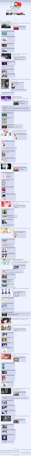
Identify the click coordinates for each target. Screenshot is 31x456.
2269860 (12, 157)
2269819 (12, 279)
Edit (11, 1)
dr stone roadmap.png (4, 215)
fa (11, 452)
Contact (18, 455)
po (24, 452)
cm (27, 0)
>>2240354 (15, 206)
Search (26, 1)
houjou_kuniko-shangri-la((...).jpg (18, 134)
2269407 (24, 231)
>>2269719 (9, 126)
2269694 (12, 172)
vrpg (18, 0)
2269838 (27, 318)
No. (22, 26)
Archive (17, 450)
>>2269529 (4, 109)
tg (1, 1)
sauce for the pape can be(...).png (6, 258)
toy (2, 1)
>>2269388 (28, 388)
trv (3, 1)
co (9, 452)
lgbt (29, 0)
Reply (29, 79)
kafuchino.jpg (15, 292)
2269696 (12, 186)
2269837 (12, 347)
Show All (24, 11)
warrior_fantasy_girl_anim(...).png (6, 415)
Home (30, 1)
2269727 (12, 112)
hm (28, 0)
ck (8, 452)
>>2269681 (4, 107)
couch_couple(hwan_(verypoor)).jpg (6, 370)
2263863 (23, 388)
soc (30, 452)
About (12, 455)
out (23, 452)
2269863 (12, 124)
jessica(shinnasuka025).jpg (5, 31)
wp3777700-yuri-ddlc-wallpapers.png (6, 61)
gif (5, 0)
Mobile (28, 1)
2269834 (12, 332)
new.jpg (3, 78)
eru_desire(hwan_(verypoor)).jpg (6, 375)
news (22, 452)
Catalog (15, 450)
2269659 (12, 308)
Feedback (15, 455)
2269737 (12, 117)
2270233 (12, 429)
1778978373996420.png (5, 312)
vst (19, 0)
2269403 (12, 362)
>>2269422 (29, 228)
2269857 (12, 193)
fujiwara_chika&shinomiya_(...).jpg (6, 253)
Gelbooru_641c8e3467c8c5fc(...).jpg (6, 287)
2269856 (12, 224)
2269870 (13, 43)
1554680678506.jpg (4, 387)
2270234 (12, 434)
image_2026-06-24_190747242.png (6, 36)
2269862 (22, 82)
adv (2, 452)
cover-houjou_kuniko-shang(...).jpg (6, 151)
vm (14, 0)
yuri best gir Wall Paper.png (5, 69)
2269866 (13, 92)
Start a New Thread (15, 8)
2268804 (24, 357)
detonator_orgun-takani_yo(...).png (6, 274)
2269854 (12, 247)
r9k (23, 0)
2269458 (12, 140)
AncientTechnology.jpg (4, 219)
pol (25, 452)
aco (1, 452)
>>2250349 (4, 271)
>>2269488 (7, 152)
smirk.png (3, 317)
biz (6, 452)
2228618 (25, 228)
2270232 (12, 424)
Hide (22, 11)
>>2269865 (4, 93)
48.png (3, 209)
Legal (16, 455)
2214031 (26, 288)
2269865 (22, 89)
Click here (22, 25)
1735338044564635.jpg (5, 303)
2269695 (12, 179)
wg (21, 0)
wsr (8, 1)
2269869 (13, 73)
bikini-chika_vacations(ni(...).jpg (6, 239)
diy (10, 452)
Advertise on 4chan (15, 448)
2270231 (24, 419)
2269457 (24, 133)
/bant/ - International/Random (15, 10)
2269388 (12, 396)
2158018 (23, 130)
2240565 (19, 97)
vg (13, 0)
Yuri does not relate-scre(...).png (6, 74)
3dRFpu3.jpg (3, 163)
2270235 (12, 441)
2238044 (27, 201)
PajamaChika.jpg (16, 232)
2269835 (12, 337)
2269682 (24, 167)
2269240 (24, 26)
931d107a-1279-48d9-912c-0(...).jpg (6, 194)
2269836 (12, 342)
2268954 (28, 79)
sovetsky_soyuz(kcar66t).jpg (5, 48)
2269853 (12, 283)
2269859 (12, 150)
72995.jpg (3, 129)
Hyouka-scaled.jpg (4, 353)
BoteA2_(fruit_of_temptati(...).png (6, 410)
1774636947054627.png (16, 265)
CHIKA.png (3, 227)
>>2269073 (15, 58)
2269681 (24, 101)
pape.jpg (3, 284)
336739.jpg (3, 324)
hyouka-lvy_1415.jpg (4, 382)
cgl (7, 452)
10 (10, 450)
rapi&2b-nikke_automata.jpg (17, 392)
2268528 (24, 205)
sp (0, 1)
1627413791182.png (4, 22)
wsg (7, 1)
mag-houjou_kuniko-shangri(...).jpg (6, 158)
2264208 (13, 297)
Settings (24, 1)
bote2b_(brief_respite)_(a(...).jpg (6, 405)
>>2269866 (25, 89)
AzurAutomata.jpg (4, 400)
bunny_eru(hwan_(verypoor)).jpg (6, 363)
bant (5, 452)
